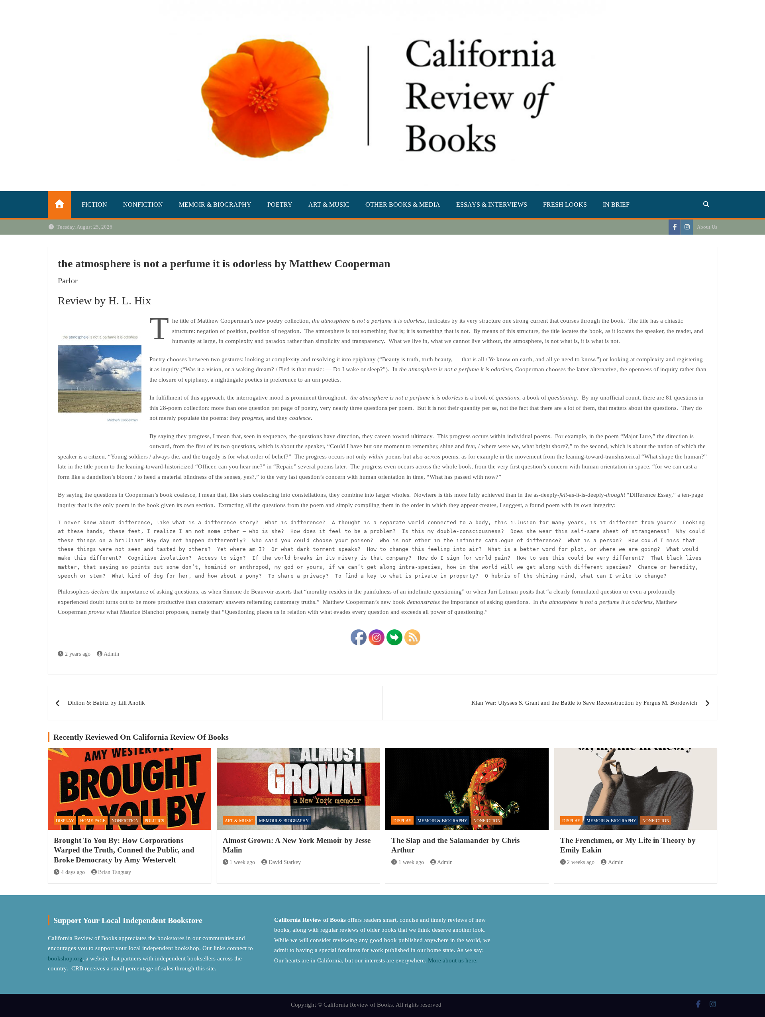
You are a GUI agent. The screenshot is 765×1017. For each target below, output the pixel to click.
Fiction (94, 204)
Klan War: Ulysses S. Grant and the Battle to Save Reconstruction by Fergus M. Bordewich (584, 703)
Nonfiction (143, 204)
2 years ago (77, 654)
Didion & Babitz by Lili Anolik (106, 703)
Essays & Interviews (491, 204)
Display (65, 820)
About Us (707, 227)
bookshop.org (65, 958)
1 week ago (242, 862)
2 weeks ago (580, 862)
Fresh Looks (565, 204)
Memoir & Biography (215, 204)
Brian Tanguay (114, 872)
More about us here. (453, 960)
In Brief (616, 204)
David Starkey (285, 862)
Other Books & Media (402, 204)
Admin (111, 654)
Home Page (93, 820)
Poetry (279, 204)
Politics (154, 820)
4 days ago (73, 872)
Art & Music (328, 204)
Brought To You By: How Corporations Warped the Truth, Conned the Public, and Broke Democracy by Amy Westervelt (124, 850)
